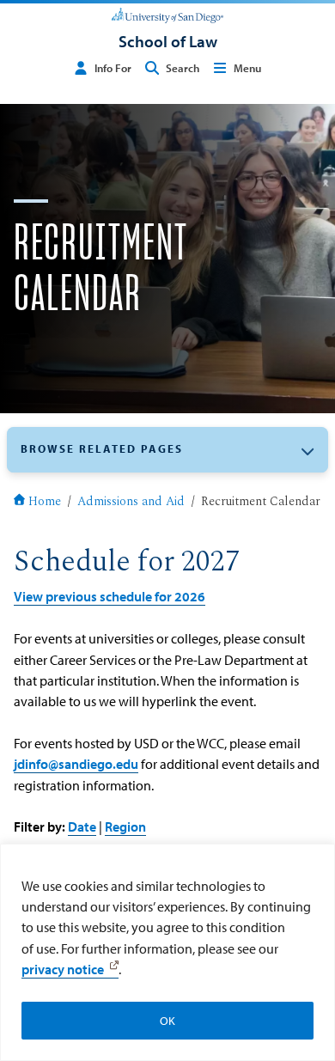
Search (182, 68)
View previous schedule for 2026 (109, 596)
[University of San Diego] (167, 13)
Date (82, 826)
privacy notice (62, 969)
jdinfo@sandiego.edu (76, 763)
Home (44, 502)
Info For (112, 68)
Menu (247, 68)
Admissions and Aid (131, 502)
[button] (167, 450)
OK (167, 1020)
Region (125, 826)
